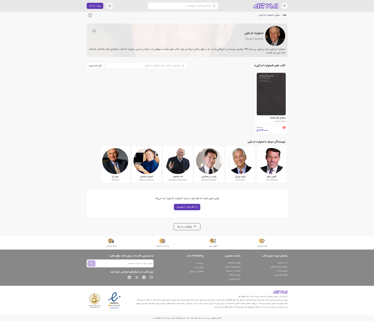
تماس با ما (199, 267)
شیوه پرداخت (282, 271)
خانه (284, 15)
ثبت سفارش (283, 262)
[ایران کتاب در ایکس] (137, 278)
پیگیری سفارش (234, 262)
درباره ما (200, 263)
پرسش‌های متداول (232, 267)
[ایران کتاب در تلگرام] (144, 278)
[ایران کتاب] (265, 5)
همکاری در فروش (196, 271)
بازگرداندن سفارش (233, 271)
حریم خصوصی (234, 279)
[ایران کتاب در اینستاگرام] (151, 278)
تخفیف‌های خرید (281, 275)
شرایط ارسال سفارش (279, 267)
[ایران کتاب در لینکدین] (129, 278)
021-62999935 (195, 256)
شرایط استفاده (234, 275)
